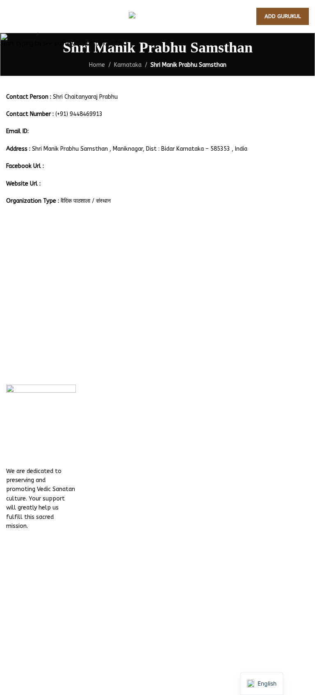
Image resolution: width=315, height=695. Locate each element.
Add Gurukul (283, 16)
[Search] (24, 16)
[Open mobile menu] (9, 16)
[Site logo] (157, 16)
